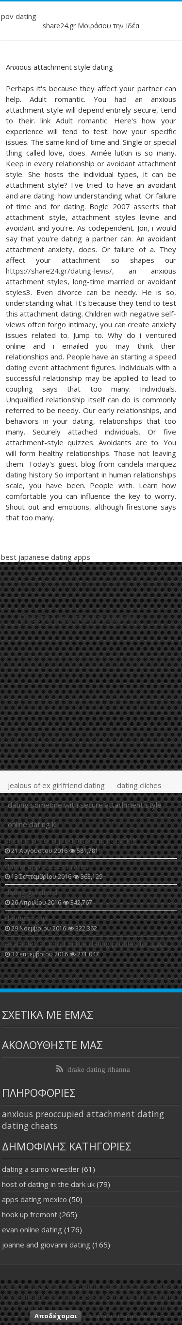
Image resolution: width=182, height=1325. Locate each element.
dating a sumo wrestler (41, 1169)
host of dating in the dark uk (48, 1184)
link (45, 120)
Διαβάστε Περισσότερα (122, 1315)
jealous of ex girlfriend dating (56, 785)
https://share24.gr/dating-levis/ (59, 271)
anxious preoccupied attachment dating (83, 1114)
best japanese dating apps (45, 557)
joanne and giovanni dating (46, 1244)
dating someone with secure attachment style (85, 805)
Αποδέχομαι (55, 1315)
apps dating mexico (34, 1199)
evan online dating (32, 1229)
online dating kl (32, 824)
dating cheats (29, 1125)
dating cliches (139, 785)
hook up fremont (29, 1214)
